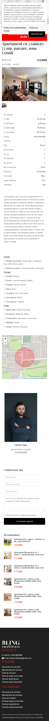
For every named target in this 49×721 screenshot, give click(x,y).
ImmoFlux (39, 717)
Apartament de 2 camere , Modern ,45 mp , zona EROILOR (29, 540)
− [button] (5, 342)
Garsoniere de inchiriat (11, 692)
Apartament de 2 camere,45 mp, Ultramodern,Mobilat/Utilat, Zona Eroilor (27, 581)
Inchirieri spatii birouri (10, 704)
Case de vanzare (9, 673)
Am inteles (36, 34)
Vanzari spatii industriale (12, 682)
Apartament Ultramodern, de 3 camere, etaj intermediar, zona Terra (29, 553)
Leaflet (24, 378)
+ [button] (5, 338)
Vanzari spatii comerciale (12, 676)
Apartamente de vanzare (12, 670)
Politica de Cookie (22, 717)
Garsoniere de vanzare (11, 667)
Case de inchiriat (9, 698)
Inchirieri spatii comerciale (12, 701)
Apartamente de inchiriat (12, 695)
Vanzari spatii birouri (10, 679)
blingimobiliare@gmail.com (21, 658)
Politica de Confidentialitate (15, 28)
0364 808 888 (16, 655)
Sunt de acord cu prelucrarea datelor (21, 515)
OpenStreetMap (34, 378)
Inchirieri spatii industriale (12, 707)
